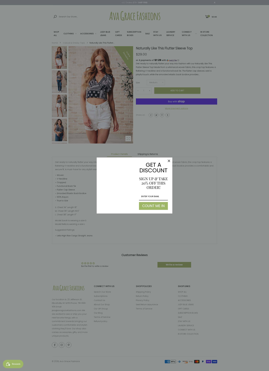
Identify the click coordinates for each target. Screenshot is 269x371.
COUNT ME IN (153, 205)
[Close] (169, 161)
